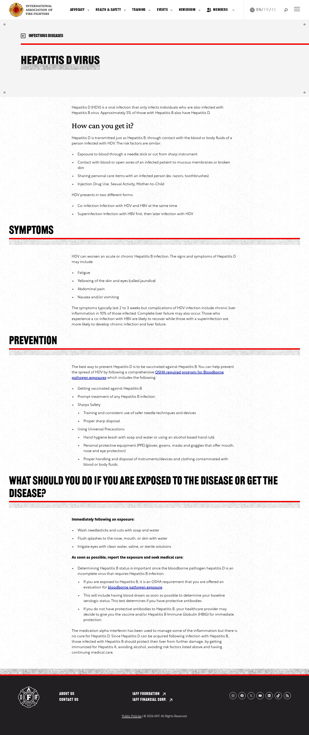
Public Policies (132, 716)
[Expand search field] (286, 10)
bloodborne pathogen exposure (135, 587)
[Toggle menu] (297, 9)
